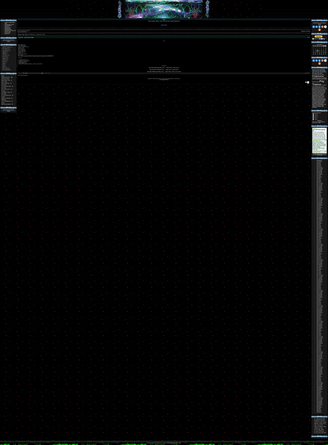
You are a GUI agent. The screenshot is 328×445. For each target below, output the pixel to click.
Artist (3, 66)
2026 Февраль (320, 404)
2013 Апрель (319, 207)
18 (313, 52)
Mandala (314, 106)
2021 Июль (319, 334)
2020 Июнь (319, 317)
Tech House (314, 94)
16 (323, 50)
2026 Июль (319, 410)
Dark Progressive (323, 88)
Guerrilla (318, 100)
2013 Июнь (319, 210)
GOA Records (322, 90)
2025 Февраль (320, 389)
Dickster (323, 96)
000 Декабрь (319, 160)
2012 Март (319, 191)
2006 (321, 73)
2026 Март (319, 405)
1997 (320, 74)
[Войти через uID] (313, 26)
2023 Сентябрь (320, 367)
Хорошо (316, 115)
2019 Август (319, 304)
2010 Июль (319, 165)
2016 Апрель (319, 253)
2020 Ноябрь (319, 323)
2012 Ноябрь (319, 201)
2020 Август (319, 320)
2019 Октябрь (320, 307)
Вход (167, 79)
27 (317, 53)
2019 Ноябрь (319, 308)
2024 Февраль (320, 373)
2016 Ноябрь (319, 262)
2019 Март (319, 298)
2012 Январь (319, 188)
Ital (321, 102)
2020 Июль (319, 318)
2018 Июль (319, 288)
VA (3, 64)
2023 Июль (319, 364)
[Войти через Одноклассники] (319, 29)
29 (321, 53)
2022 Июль (319, 349)
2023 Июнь (319, 363)
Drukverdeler (318, 96)
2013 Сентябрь (320, 214)
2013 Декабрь (319, 217)
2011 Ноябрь (319, 185)
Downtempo (318, 77)
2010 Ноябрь (319, 170)
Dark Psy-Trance (6, 46)
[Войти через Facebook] (319, 26)
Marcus (313, 104)
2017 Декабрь (319, 279)
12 (315, 50)
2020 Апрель (319, 315)
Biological (321, 104)
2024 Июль (319, 380)
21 (319, 52)
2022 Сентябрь (320, 352)
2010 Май (319, 162)
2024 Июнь (319, 378)
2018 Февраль (320, 281)
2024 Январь (319, 372)
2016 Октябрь (320, 261)
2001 (324, 70)
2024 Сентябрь (320, 382)
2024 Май (319, 377)
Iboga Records (315, 88)
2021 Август (319, 335)
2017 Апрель (319, 269)
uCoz (180, 442)
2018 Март (319, 283)
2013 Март (319, 206)
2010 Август (319, 166)
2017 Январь (319, 265)
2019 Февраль (320, 297)
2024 (23, 34)
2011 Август (319, 182)
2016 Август (319, 258)
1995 (320, 79)
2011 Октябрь (319, 184)
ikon (324, 98)
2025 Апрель (319, 391)
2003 (323, 71)
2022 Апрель (319, 345)
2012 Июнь (319, 194)
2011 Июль (319, 180)
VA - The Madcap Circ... (6, 101)
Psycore (314, 81)
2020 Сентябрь (320, 321)
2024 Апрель (319, 376)
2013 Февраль (320, 205)
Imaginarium (314, 99)
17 (325, 50)
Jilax (320, 97)
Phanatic (322, 103)
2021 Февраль (320, 327)
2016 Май (319, 254)
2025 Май (319, 393)
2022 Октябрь (320, 353)
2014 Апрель (319, 222)
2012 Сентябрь (320, 198)
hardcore (314, 87)
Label (3, 63)
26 (315, 53)
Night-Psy (4, 51)
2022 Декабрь (319, 355)
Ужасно (316, 119)
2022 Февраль (320, 343)
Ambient (4, 58)
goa (318, 74)
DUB (321, 69)
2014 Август (319, 228)
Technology (318, 106)
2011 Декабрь (319, 187)
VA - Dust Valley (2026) (319, 429)
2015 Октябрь (320, 245)
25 (313, 53)
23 (323, 52)
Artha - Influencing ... (6, 83)
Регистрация (162, 79)
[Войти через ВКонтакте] (316, 26)
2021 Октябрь (320, 338)
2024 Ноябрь (319, 385)
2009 (318, 71)
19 (315, 52)
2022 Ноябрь (319, 354)
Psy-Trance (4, 50)
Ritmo (313, 97)
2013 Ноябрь (319, 216)
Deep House (322, 93)
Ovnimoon (321, 95)
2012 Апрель (319, 192)
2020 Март (319, 313)
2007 (313, 71)
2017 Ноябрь (319, 277)
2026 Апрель (319, 407)
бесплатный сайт (174, 442)
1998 (317, 79)
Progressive (318, 76)
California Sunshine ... (6, 77)
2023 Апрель (319, 361)
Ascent (322, 97)
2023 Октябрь (320, 368)
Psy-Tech (4, 56)
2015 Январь (319, 234)
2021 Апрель (319, 330)
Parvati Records (315, 90)
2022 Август (319, 350)
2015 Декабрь (319, 248)
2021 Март (319, 329)
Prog (325, 87)
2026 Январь (319, 403)
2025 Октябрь (320, 399)
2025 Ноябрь (319, 400)
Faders (322, 106)
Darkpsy (317, 86)
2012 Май (319, 193)
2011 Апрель (319, 176)
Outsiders (319, 105)
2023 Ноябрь (319, 370)
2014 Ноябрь (319, 231)
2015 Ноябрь (319, 247)
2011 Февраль (320, 174)
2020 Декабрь (319, 325)
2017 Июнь (319, 271)
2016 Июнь (319, 256)
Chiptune (4, 53)
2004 (315, 73)
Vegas (323, 101)
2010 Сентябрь (320, 168)
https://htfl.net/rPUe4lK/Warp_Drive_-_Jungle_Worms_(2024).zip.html (164, 69)
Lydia (325, 104)
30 (323, 53)
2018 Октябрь (320, 292)
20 (317, 52)
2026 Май (319, 408)
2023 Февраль (320, 358)
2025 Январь (319, 387)
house (318, 93)
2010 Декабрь (319, 171)
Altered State (318, 101)
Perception (314, 102)
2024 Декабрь (319, 386)
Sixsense (321, 98)
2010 (313, 79)
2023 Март (319, 359)
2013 (317, 87)
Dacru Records (315, 92)
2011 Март (319, 175)
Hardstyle (314, 93)
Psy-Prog (4, 55)
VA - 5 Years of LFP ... (6, 89)
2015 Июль (319, 242)
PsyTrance (317, 69)
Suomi (3, 61)
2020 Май (319, 316)
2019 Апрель (319, 299)
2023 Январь (319, 357)
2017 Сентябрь (320, 275)
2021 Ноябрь (319, 339)
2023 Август (319, 366)
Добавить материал (306, 31)
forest (313, 69)
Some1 (323, 102)
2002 (313, 70)
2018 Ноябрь (319, 293)
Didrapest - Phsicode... (6, 98)
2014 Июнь (319, 225)
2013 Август (319, 212)
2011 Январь (319, 173)
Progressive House (321, 91)
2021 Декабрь (319, 340)
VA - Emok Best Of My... (6, 86)
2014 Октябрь (320, 230)
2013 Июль (319, 211)
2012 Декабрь (319, 202)
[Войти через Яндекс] (322, 26)
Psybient (325, 79)
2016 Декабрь (319, 263)
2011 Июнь (319, 179)
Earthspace (323, 99)
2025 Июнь (319, 394)
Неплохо (316, 116)
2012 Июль (319, 196)
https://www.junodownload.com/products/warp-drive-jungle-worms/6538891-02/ (37, 55)
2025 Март (319, 390)
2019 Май (319, 300)
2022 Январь (319, 341)
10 (325, 49)
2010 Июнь (319, 164)
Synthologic (314, 103)
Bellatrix (318, 102)
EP (322, 69)
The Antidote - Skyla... (6, 92)
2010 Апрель (319, 161)
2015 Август (319, 243)
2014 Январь (319, 219)
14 (319, 50)
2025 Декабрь (319, 401)
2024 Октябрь (320, 384)
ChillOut (318, 73)
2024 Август (319, 381)
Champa (314, 101)
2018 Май (319, 285)
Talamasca (314, 105)
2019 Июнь (319, 302)
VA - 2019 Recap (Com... (7, 95)
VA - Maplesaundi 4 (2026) (319, 418)
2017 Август (319, 274)
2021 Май (319, 331)
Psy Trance (318, 83)
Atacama (317, 104)
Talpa (322, 105)
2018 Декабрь (319, 294)
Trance (322, 86)
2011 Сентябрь (320, 183)
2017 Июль (319, 272)
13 (29, 34)
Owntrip (319, 99)
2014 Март (319, 221)
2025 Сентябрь (320, 398)
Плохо (315, 118)
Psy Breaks (314, 91)
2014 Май (319, 224)
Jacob (318, 98)
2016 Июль (319, 257)
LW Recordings (321, 94)
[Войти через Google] (325, 26)
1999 (323, 74)
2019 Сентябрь (320, 306)
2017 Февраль (320, 266)
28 (319, 53)
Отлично (316, 113)
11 (313, 50)
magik (318, 103)
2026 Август (319, 412)
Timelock (314, 100)
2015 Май (319, 239)
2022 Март (319, 344)
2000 (322, 79)
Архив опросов (321, 121)
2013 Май (319, 208)
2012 (320, 86)
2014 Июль (319, 226)
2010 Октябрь (320, 169)
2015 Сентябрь (320, 244)
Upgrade (324, 100)
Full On (3, 59)
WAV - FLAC (5, 68)
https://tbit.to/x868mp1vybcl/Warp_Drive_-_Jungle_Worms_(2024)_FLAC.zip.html (164, 71)
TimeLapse (314, 107)
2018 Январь (319, 280)
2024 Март (319, 375)
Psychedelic (314, 74)
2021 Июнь (319, 332)
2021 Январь (319, 326)
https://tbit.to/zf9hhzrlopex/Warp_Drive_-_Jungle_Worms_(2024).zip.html (164, 67)
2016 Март (319, 252)
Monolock (314, 98)
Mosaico (317, 95)
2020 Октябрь (320, 322)
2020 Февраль (320, 312)
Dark (326, 77)
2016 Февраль (320, 251)
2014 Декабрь (319, 233)
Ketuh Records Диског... (7, 104)
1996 (320, 71)
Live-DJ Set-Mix (5, 69)
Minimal (313, 95)
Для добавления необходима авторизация (319, 154)
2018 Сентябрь (320, 290)
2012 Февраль (320, 189)
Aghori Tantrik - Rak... (6, 80)
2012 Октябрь (320, 199)
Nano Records (322, 92)
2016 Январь (319, 249)
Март (26, 34)
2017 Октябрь (320, 276)
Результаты (314, 121)
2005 (316, 71)
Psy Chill (323, 85)
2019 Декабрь (319, 309)
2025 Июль (319, 395)
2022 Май (319, 346)
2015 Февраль (320, 235)
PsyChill (322, 77)
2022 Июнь (319, 348)
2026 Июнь (319, 409)
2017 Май (319, 270)
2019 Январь (319, 295)
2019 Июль (319, 303)
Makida (313, 96)
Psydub (317, 81)
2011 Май (319, 178)
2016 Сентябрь (320, 260)
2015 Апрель (319, 238)
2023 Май (319, 362)
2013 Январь (319, 203)
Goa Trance (5, 48)
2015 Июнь (319, 240)
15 (321, 50)
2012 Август (319, 197)
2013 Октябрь (320, 215)
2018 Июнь (319, 286)
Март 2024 (319, 44)
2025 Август (319, 396)
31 (325, 53)
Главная (19, 34)
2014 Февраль (320, 220)
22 (321, 52)
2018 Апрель (319, 284)
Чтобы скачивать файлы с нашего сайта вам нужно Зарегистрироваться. (164, 21)
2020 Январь (319, 311)
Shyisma (317, 97)
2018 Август (319, 289)
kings (42, 73)
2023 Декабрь (319, 371)
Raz (321, 100)
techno (316, 70)
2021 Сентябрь (320, 336)
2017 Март (319, 267)
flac (324, 69)
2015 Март (319, 237)
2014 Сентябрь (320, 229)
